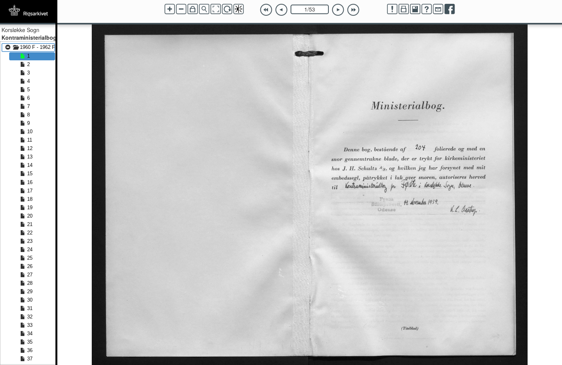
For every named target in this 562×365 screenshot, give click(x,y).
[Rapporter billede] (392, 9)
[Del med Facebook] (449, 9)
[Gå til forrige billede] (281, 10)
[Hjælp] (426, 9)
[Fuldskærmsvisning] (215, 9)
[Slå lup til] (204, 9)
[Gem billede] (415, 9)
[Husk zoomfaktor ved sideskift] (192, 9)
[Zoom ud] (181, 9)
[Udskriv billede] (403, 9)
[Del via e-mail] (438, 9)
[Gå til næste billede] (338, 10)
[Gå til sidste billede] (353, 10)
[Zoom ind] (169, 9)
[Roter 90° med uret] (227, 9)
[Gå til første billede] (266, 10)
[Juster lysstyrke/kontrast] (238, 9)
